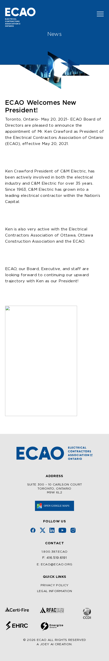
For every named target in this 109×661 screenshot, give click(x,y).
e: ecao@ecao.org (54, 564)
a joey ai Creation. (54, 644)
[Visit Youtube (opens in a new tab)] (62, 530)
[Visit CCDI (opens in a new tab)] (87, 613)
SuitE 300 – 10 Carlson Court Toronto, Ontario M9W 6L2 (54, 488)
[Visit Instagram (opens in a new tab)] (73, 530)
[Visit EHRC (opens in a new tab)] (17, 625)
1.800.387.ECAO (55, 551)
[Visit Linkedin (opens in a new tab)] (52, 530)
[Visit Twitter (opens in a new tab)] (42, 530)
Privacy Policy (55, 585)
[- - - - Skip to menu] (98, 14)
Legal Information (54, 591)
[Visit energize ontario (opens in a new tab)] (52, 626)
